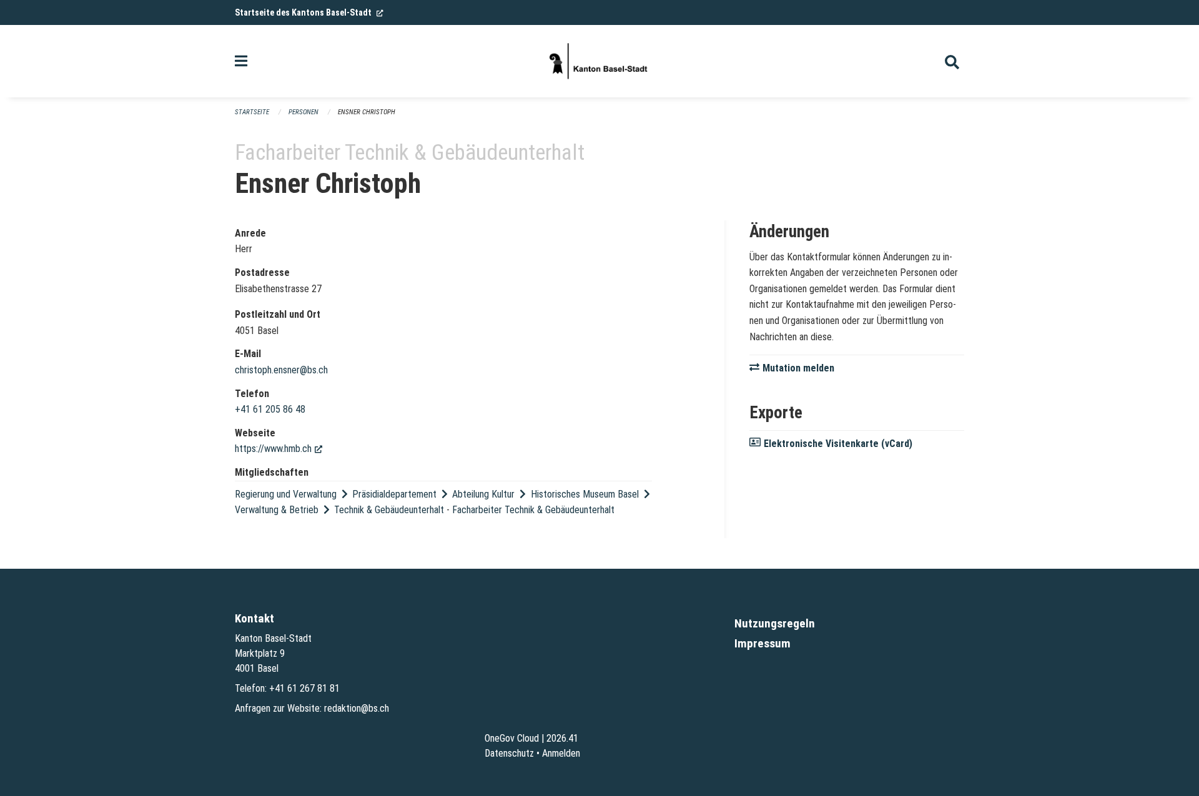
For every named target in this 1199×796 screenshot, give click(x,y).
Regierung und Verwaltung (286, 494)
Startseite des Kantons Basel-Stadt (309, 12)
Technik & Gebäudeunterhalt (389, 510)
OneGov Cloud (512, 738)
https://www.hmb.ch (278, 449)
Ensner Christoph (366, 112)
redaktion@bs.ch (356, 708)
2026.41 (562, 738)
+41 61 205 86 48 (270, 409)
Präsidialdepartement (394, 494)
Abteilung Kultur (483, 494)
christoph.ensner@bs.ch (281, 370)
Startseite (252, 112)
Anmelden (561, 753)
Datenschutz (509, 753)
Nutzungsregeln (774, 623)
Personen (303, 112)
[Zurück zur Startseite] (599, 61)
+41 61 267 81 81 (304, 688)
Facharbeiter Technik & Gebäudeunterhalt (533, 510)
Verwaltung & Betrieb (276, 510)
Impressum (762, 643)
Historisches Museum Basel (585, 494)
